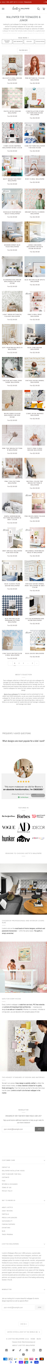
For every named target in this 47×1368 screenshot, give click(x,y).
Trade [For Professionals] (23, 1342)
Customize (5, 1177)
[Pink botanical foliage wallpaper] (34, 65)
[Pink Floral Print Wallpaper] (34, 301)
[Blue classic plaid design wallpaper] (12, 570)
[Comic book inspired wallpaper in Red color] (12, 132)
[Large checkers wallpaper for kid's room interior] (34, 231)
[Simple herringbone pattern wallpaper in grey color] (12, 503)
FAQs (3, 1181)
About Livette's (7, 1207)
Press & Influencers (9, 1218)
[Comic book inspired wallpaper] (34, 400)
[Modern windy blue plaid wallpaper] (12, 231)
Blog (3, 1231)
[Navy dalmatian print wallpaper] (12, 165)
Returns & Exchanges (10, 1184)
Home (33, 1339)
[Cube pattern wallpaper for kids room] (34, 132)
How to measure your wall (11, 1174)
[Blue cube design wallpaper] (34, 334)
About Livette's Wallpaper (23, 1345)
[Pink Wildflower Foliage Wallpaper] (34, 503)
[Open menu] (4, 8)
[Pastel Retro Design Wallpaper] (12, 98)
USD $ (22, 1324)
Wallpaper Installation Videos (13, 1171)
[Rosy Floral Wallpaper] (34, 165)
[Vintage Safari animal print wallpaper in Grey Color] (34, 570)
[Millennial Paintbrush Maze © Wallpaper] (34, 537)
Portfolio (5, 1214)
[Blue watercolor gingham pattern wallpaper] (12, 605)
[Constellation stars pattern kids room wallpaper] (34, 98)
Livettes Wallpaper (16, 1339)
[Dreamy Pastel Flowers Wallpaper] (34, 198)
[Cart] (37, 8)
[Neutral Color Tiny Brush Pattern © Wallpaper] (34, 468)
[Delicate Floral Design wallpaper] (12, 65)
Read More (22, 38)
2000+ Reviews (7, 1211)
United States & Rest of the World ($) (22, 1332)
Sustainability (7, 1221)
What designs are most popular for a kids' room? (23, 740)
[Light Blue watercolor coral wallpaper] (12, 640)
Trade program (7, 1234)
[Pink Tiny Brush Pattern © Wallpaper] (12, 435)
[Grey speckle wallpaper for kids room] (12, 537)
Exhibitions (6, 1228)
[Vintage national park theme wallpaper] (12, 367)
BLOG (39, 1339)
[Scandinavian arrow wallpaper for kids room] (12, 266)
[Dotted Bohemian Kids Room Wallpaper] (34, 605)
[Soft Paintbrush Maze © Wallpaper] (12, 334)
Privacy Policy (7, 1191)
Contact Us (6, 1167)
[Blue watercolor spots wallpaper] (34, 266)
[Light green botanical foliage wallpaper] (12, 301)
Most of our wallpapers (11, 694)
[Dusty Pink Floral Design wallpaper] (34, 435)
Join (39, 1129)
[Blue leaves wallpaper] (34, 640)
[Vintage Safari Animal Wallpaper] (34, 367)
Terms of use (6, 1188)
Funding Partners (8, 1224)
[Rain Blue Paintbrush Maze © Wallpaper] (12, 198)
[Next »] (37, 663)
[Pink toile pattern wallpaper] (12, 468)
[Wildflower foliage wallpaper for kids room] (12, 400)
